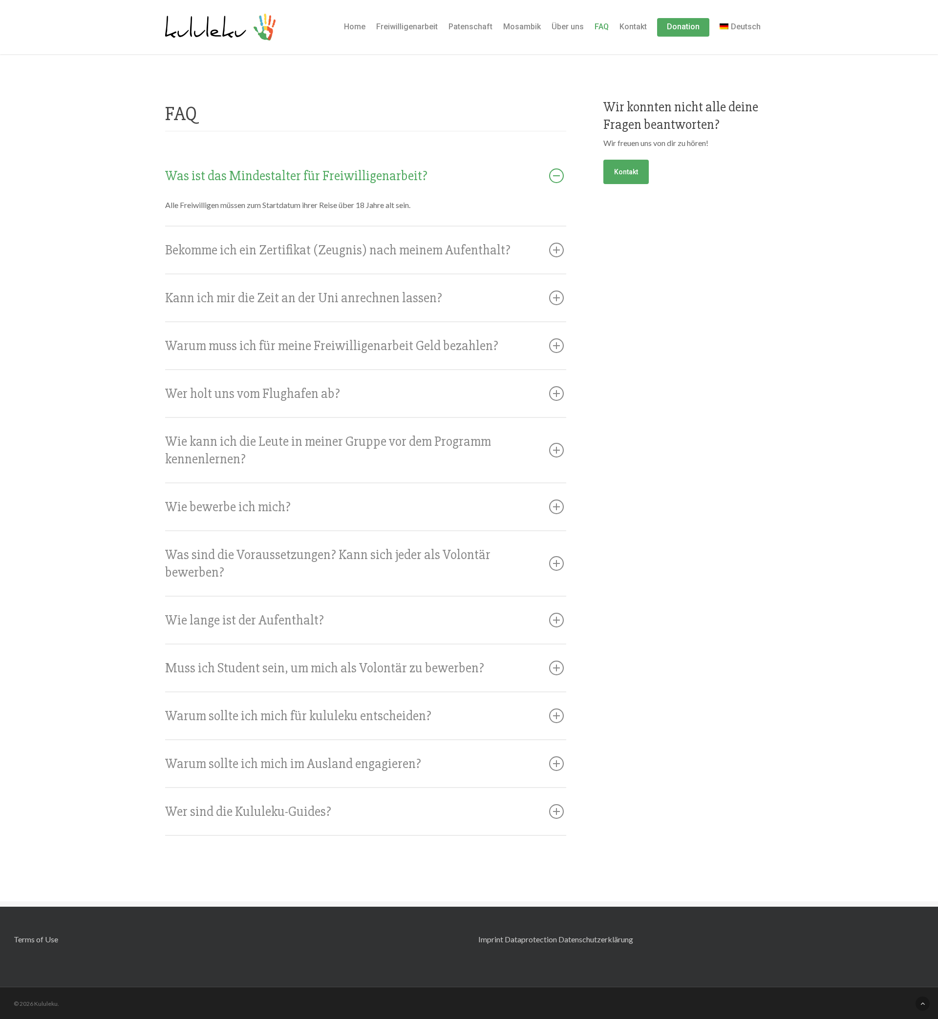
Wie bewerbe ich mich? (228, 507)
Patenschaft (470, 26)
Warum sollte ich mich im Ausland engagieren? (293, 763)
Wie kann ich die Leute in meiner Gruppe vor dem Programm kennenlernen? (328, 450)
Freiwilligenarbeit (407, 26)
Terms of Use (36, 939)
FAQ (602, 26)
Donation (683, 26)
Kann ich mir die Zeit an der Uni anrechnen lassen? (303, 298)
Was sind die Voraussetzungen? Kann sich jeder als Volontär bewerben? (327, 563)
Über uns (568, 26)
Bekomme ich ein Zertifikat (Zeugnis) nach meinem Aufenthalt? (338, 250)
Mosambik (522, 26)
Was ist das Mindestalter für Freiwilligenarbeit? (296, 175)
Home (354, 26)
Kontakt (633, 26)
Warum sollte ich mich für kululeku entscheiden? (298, 715)
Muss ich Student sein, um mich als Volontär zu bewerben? (324, 668)
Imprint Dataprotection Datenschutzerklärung (555, 939)
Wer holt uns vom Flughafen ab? (252, 393)
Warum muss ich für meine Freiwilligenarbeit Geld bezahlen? (331, 345)
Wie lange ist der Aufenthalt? (244, 620)
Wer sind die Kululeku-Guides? (248, 811)
